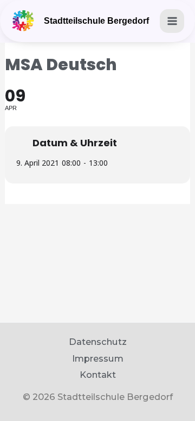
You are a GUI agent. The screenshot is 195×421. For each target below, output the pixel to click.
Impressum (97, 358)
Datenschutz (98, 341)
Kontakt (98, 374)
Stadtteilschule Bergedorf (96, 20)
